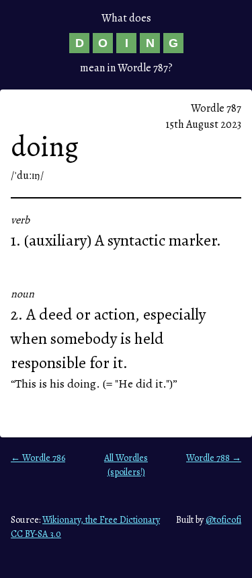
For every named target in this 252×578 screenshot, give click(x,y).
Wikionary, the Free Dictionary (101, 519)
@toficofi (223, 519)
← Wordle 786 (38, 457)
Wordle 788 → (213, 457)
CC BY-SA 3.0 (36, 534)
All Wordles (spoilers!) (126, 464)
